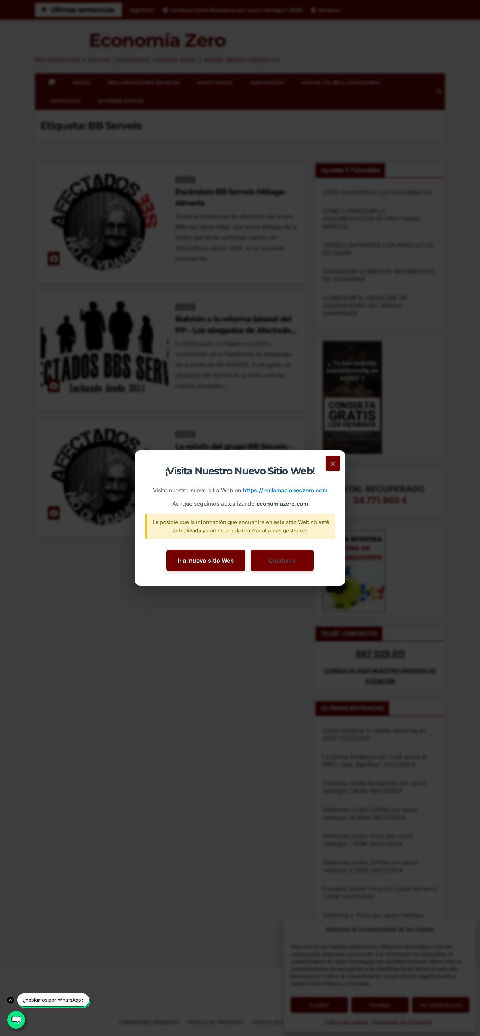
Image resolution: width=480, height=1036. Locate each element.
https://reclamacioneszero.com (285, 490)
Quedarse (281, 560)
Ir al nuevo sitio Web (205, 560)
